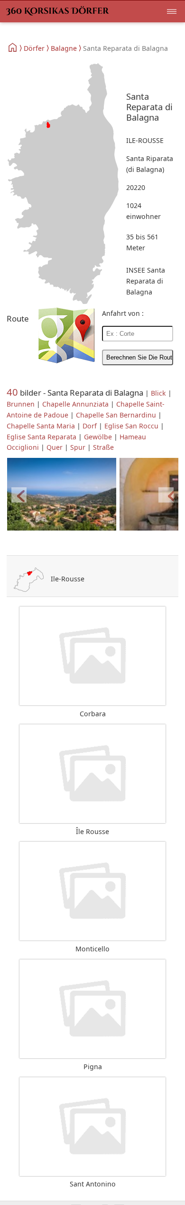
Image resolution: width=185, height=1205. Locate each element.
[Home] (13, 47)
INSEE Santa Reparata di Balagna (145, 281)
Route (18, 318)
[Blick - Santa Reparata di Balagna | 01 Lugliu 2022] (62, 494)
